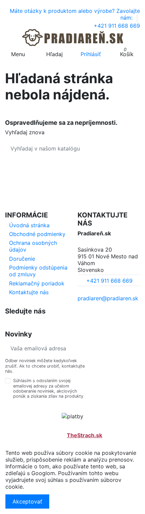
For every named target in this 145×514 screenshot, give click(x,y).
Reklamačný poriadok (36, 283)
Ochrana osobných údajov (33, 246)
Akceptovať (27, 501)
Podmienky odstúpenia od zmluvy (38, 271)
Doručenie (22, 258)
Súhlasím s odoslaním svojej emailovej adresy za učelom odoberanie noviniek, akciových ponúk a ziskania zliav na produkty (48, 388)
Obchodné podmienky (37, 234)
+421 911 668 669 (117, 25)
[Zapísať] (134, 348)
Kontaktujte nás (29, 292)
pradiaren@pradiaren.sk (108, 298)
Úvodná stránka (29, 225)
